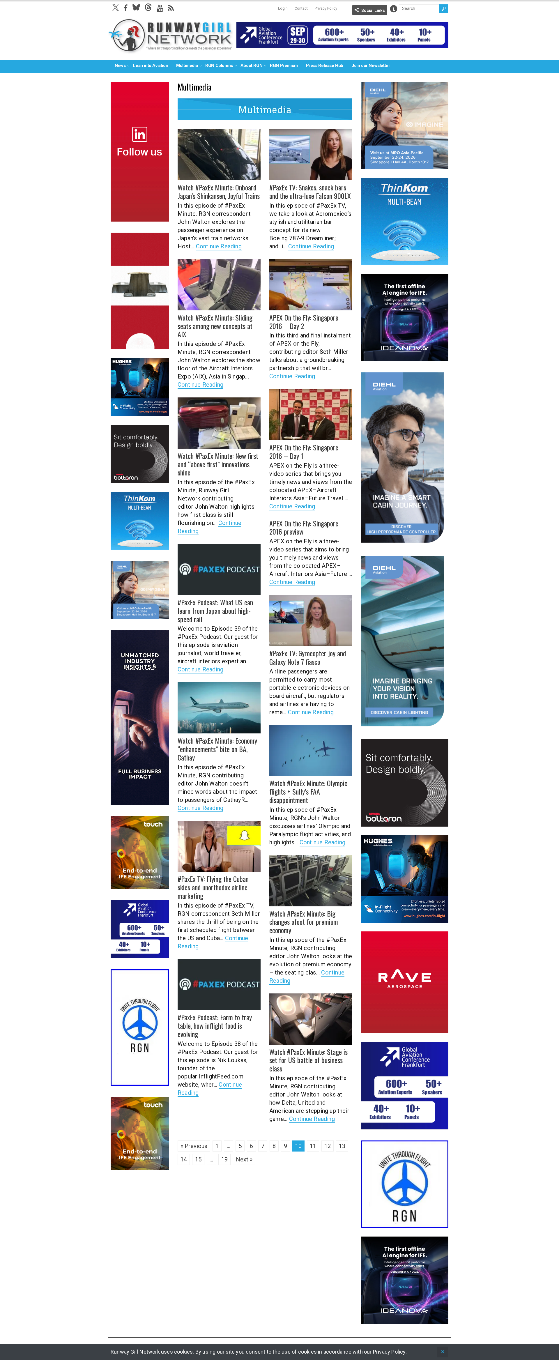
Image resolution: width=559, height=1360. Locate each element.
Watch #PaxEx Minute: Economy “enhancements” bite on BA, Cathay (217, 749)
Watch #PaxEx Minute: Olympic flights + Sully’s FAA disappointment (308, 791)
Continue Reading (219, 246)
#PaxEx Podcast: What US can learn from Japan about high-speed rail (215, 610)
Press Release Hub (324, 65)
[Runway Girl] (170, 50)
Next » (244, 1159)
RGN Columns (219, 65)
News (120, 65)
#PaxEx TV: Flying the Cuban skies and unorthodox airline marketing (213, 887)
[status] (442, 1352)
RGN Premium (284, 65)
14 (184, 1159)
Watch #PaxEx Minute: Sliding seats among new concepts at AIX (215, 325)
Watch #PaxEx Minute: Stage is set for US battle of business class (308, 1060)
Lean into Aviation (150, 65)
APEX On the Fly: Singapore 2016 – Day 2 (303, 321)
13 (342, 1146)
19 (224, 1159)
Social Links (373, 10)
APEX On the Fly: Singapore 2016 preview (303, 527)
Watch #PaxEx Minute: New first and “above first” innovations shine (218, 464)
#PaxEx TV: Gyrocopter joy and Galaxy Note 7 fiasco (307, 657)
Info (393, 9)
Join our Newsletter (370, 65)
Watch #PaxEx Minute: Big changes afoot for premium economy (303, 921)
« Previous (194, 1146)
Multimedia (187, 65)
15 (198, 1159)
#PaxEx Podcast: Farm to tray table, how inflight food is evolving (215, 1025)
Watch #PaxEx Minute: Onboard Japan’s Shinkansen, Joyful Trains (219, 191)
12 (327, 1146)
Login (283, 8)
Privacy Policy (326, 8)
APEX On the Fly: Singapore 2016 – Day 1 (303, 451)
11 (313, 1146)
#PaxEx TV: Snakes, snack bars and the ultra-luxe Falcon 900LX (310, 191)
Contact (301, 8)
